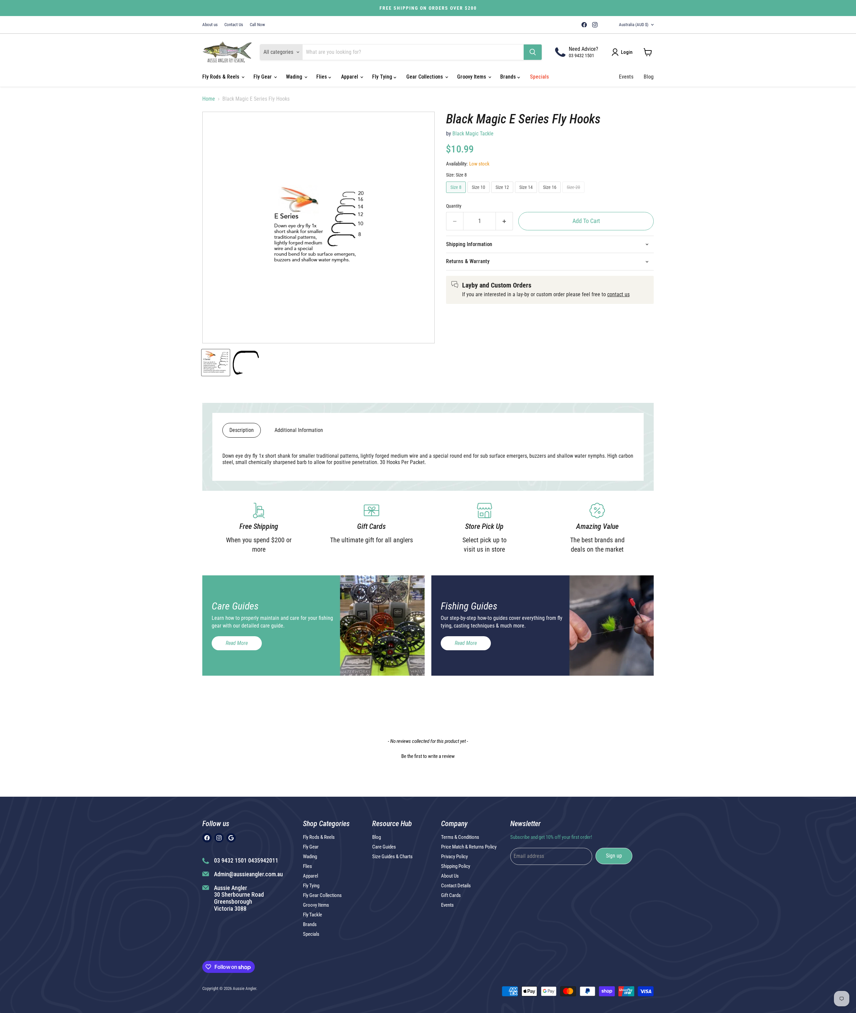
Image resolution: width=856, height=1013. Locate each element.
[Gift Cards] (371, 528)
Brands (508, 77)
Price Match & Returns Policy (469, 847)
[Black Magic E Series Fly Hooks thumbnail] (216, 362)
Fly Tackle (312, 915)
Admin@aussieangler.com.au (248, 874)
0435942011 (263, 860)
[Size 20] (574, 194)
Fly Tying (383, 77)
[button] (428, 755)
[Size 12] (503, 194)
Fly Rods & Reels (221, 77)
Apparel (350, 77)
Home (208, 99)
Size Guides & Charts (392, 857)
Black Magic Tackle (473, 133)
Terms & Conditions (460, 837)
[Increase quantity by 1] (504, 221)
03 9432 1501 (581, 55)
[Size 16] (550, 194)
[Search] (533, 52)
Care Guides (384, 847)
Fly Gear (263, 77)
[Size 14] (527, 194)
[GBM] (604, 24)
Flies (322, 77)
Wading (295, 77)
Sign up (614, 856)
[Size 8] (456, 194)
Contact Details (456, 886)
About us (210, 24)
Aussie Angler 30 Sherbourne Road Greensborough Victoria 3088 (239, 898)
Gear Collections (425, 77)
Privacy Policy (454, 857)
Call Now (257, 24)
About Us (450, 876)
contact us (618, 294)
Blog (649, 77)
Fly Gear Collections (322, 895)
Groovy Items (472, 77)
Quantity (453, 206)
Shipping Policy (455, 866)
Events (626, 77)
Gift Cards (451, 895)
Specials (539, 77)
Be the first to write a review (428, 756)
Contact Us (233, 24)
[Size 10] (479, 194)
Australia (633, 24)
